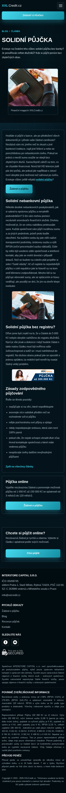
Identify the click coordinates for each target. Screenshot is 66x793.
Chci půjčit (33, 553)
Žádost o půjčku (33, 15)
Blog (5, 31)
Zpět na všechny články (19, 466)
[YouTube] (15, 642)
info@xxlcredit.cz (11, 595)
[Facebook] (5, 642)
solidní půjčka (44, 179)
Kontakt (6, 627)
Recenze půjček (10, 621)
